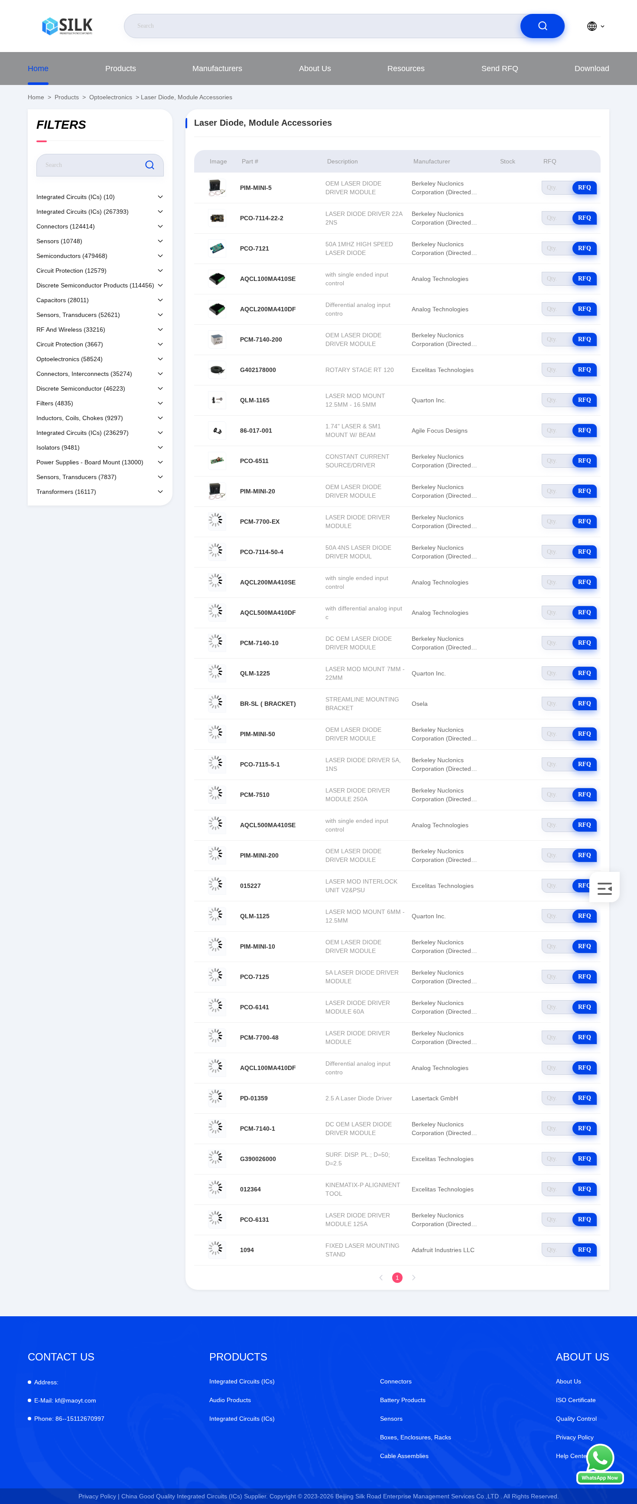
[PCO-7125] (217, 977)
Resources (406, 68)
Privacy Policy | (99, 1496)
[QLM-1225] (217, 673)
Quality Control (576, 1418)
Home (38, 68)
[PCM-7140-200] (217, 339)
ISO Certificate (576, 1399)
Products (120, 68)
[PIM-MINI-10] (217, 946)
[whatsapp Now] (600, 1482)
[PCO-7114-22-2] (217, 218)
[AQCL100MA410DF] (217, 1068)
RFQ (584, 187)
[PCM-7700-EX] (217, 521)
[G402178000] (217, 370)
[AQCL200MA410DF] (217, 309)
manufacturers (217, 68)
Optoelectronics (110, 97)
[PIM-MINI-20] (217, 491)
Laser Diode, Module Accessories (186, 97)
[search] (542, 26)
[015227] (217, 886)
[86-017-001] (217, 430)
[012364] (217, 1189)
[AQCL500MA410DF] (217, 613)
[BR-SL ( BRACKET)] (217, 704)
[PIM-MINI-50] (217, 734)
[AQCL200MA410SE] (217, 582)
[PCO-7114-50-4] (217, 552)
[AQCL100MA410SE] (217, 279)
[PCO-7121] (217, 248)
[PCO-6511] (217, 461)
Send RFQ (499, 68)
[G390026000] (217, 1159)
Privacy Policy (575, 1437)
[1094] (217, 1250)
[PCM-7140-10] (217, 643)
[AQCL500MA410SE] (217, 825)
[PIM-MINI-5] (217, 188)
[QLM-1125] (217, 916)
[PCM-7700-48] (217, 1037)
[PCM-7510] (217, 795)
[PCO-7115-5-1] (217, 764)
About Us (315, 68)
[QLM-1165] (217, 400)
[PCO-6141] (217, 1007)
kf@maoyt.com (65, 1400)
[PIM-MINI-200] (217, 855)
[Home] (67, 26)
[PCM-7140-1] (217, 1128)
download (592, 68)
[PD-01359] (217, 1098)
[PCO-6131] (217, 1219)
